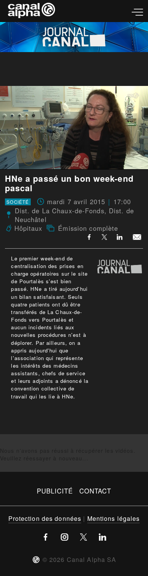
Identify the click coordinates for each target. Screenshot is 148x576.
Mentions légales (113, 518)
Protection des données (45, 518)
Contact (95, 490)
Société (17, 202)
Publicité (55, 490)
